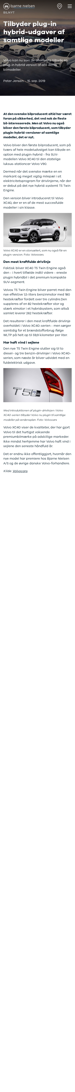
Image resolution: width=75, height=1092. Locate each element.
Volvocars (20, 471)
